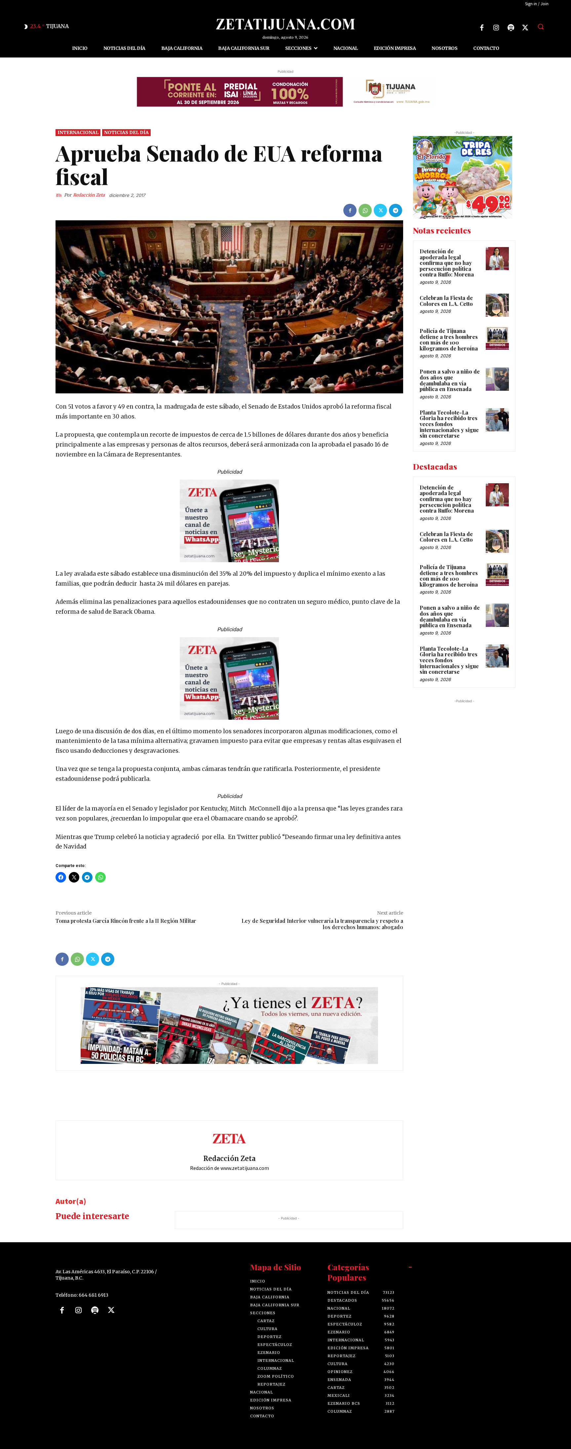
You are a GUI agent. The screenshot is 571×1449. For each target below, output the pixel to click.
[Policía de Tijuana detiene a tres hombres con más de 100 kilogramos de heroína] (497, 338)
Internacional (77, 132)
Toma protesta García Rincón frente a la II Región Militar (126, 920)
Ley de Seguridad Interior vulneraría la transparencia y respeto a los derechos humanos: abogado (322, 923)
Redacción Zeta (89, 195)
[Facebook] (481, 27)
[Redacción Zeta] (60, 195)
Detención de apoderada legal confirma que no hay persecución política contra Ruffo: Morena (447, 263)
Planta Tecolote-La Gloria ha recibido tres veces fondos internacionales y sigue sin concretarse (449, 424)
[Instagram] (496, 27)
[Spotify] (510, 27)
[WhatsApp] (365, 210)
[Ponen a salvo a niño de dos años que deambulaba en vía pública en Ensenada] (497, 378)
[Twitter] (525, 27)
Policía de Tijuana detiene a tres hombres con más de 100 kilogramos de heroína (449, 339)
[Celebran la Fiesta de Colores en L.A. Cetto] (497, 305)
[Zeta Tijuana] (285, 24)
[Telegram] (395, 210)
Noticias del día (126, 132)
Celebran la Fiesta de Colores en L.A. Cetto (446, 300)
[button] (541, 26)
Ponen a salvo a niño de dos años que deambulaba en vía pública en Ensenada (450, 380)
